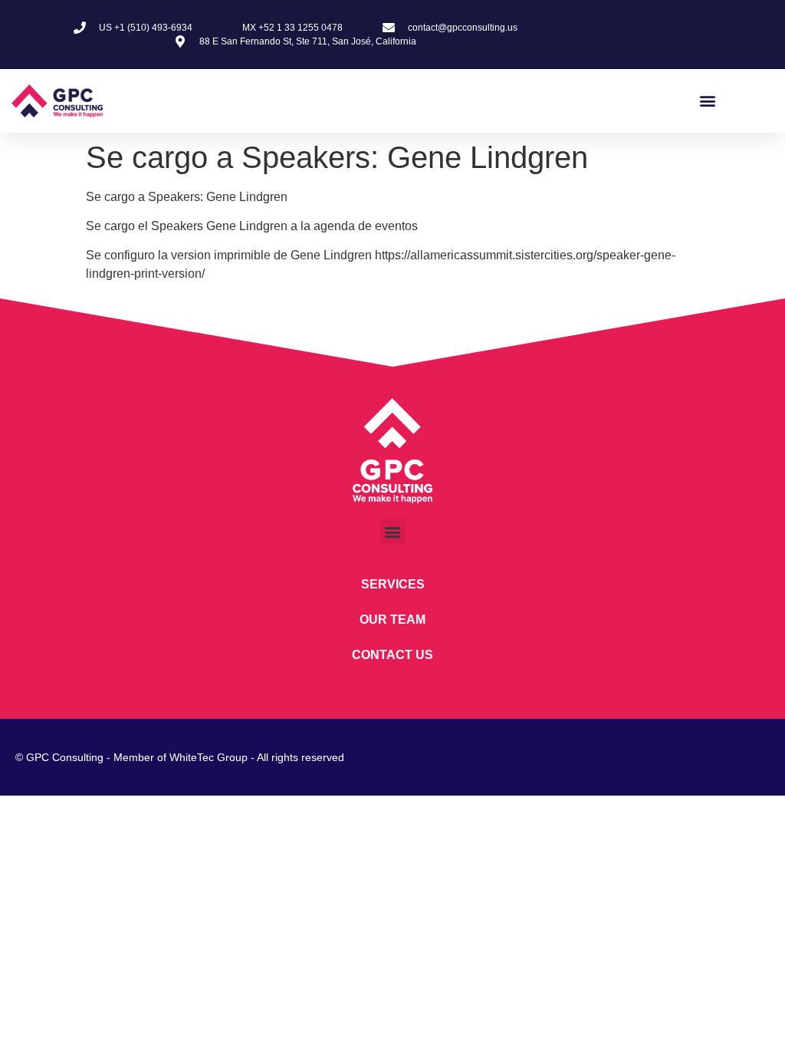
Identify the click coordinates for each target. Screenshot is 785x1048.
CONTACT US (392, 654)
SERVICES (393, 584)
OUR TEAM (392, 619)
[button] (707, 101)
